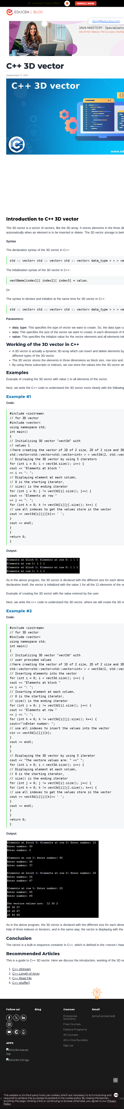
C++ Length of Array (26, 973)
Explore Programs (75, 1029)
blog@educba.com (106, 21)
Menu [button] (112, 12)
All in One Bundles (75, 1040)
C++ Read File (22, 978)
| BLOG (36, 12)
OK (116, 1095)
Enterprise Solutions (70, 1017)
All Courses (70, 1034)
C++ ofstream (21, 969)
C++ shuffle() (21, 982)
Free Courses (72, 1024)
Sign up (68, 1045)
